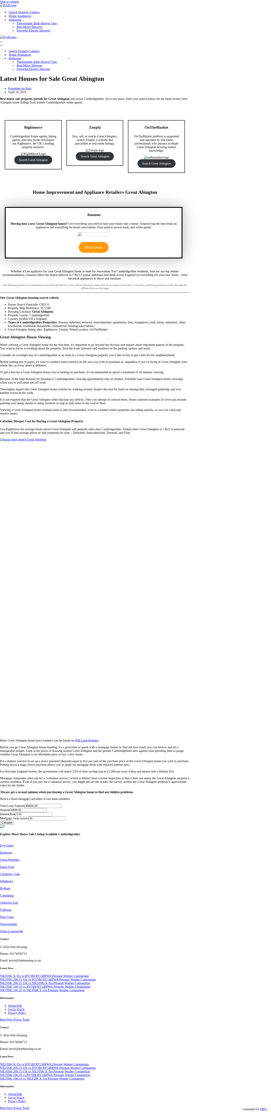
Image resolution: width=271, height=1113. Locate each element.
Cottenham (7, 895)
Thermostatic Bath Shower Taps (37, 23)
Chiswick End (9, 902)
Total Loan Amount (12, 805)
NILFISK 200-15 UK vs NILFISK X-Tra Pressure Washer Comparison (45, 983)
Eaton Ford (7, 867)
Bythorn (5, 888)
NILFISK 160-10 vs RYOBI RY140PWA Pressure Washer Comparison (45, 986)
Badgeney (6, 852)
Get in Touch (16, 1009)
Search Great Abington (33, 160)
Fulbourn (6, 909)
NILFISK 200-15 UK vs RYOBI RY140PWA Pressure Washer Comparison (48, 979)
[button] (23, 20)
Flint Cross (7, 917)
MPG (263, 1109)
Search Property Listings (24, 12)
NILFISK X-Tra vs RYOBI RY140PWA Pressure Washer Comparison (44, 976)
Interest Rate (8, 814)
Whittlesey (6, 881)
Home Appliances (20, 16)
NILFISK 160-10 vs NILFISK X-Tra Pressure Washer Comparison (42, 990)
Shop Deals (94, 247)
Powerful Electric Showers (33, 30)
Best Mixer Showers (29, 27)
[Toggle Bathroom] (69, 58)
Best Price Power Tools (14, 1019)
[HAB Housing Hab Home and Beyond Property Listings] (8, 5)
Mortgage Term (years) (14, 818)
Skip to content (9, 1)
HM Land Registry (87, 740)
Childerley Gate (10, 874)
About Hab (15, 1005)
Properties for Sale (19, 88)
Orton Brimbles (9, 859)
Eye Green (6, 845)
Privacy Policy (17, 1013)
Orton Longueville (11, 931)
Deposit (5, 810)
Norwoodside (8, 924)
